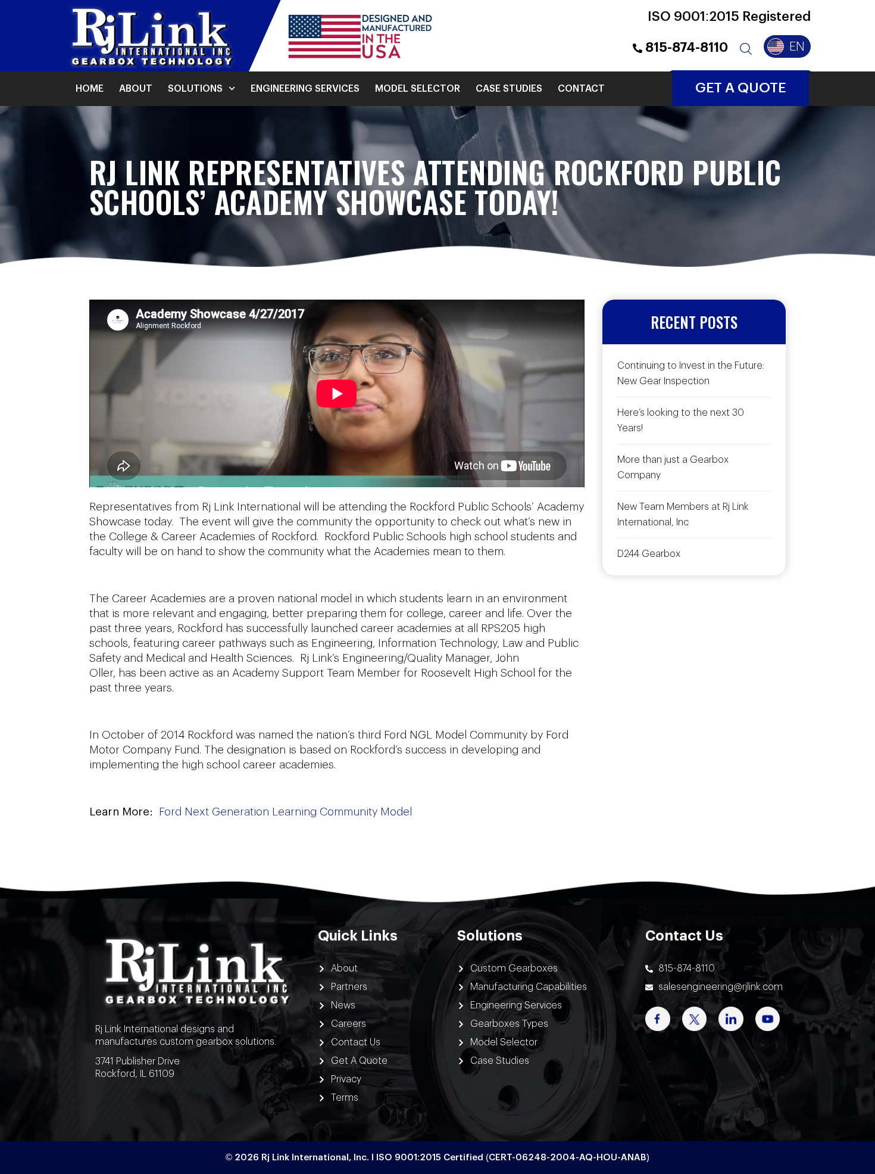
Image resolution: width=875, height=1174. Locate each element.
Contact (581, 89)
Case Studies (509, 89)
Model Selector (417, 89)
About (135, 89)
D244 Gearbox (648, 554)
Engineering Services (305, 89)
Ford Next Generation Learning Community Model (285, 811)
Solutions (195, 89)
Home (90, 89)
